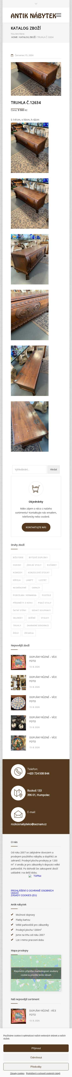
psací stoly (44, 602)
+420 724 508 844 (38, 773)
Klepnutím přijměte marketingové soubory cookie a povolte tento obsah (36, 973)
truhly (17, 625)
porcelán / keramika (25, 595)
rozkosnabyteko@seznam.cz (29, 824)
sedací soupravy (41, 610)
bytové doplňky (38, 557)
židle (16, 633)
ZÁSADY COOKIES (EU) (24, 895)
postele (46, 595)
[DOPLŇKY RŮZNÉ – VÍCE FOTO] (18, 662)
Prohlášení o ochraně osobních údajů (43, 1073)
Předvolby (36, 1066)
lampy (29, 580)
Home (14, 37)
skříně (31, 618)
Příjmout (36, 1048)
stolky (45, 618)
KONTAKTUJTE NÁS (36, 527)
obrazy (36, 587)
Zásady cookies (17, 1073)
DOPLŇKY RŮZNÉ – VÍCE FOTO (43, 658)
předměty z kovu (23, 602)
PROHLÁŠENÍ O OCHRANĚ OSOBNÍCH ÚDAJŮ (32, 891)
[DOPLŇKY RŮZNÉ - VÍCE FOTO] (18, 1016)
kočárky (52, 565)
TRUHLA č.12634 (26, 102)
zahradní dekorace (38, 625)
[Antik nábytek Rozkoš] (33, 15)
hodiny (17, 565)
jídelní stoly (34, 565)
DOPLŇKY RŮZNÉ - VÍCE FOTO (42, 1012)
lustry (43, 580)
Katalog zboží (26, 28)
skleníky (18, 618)
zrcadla (29, 633)
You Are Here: (18, 33)
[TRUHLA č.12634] (36, 79)
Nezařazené (19, 587)
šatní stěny (19, 610)
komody (17, 572)
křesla (17, 580)
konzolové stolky (39, 572)
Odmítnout (36, 1057)
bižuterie (18, 557)
